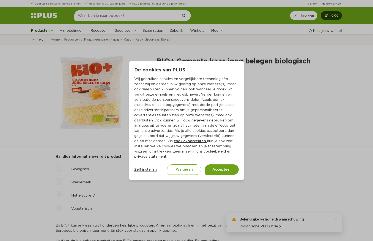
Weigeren (184, 169)
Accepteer (221, 169)
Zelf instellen (145, 169)
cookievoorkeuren (190, 141)
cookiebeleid (215, 151)
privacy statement (150, 156)
